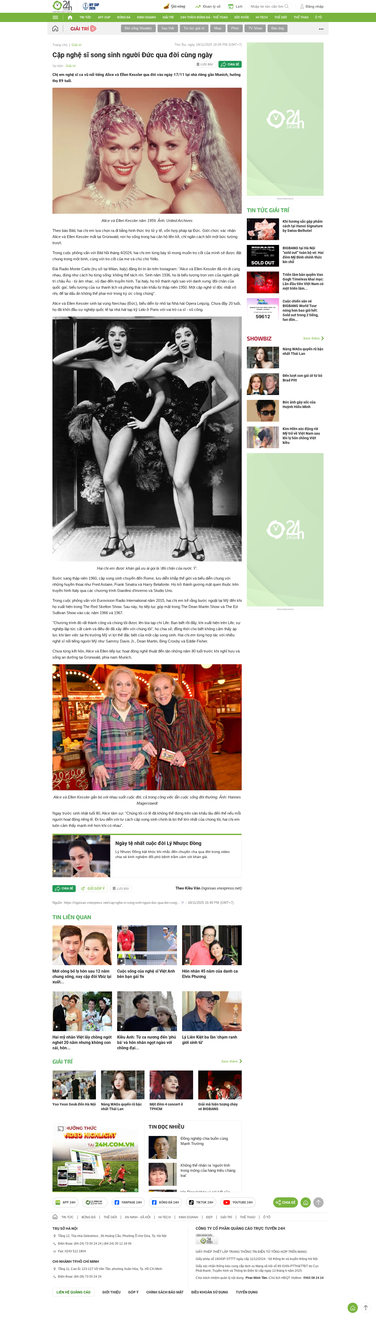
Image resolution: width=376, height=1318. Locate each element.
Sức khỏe (241, 17)
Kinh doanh (146, 17)
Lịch (239, 6)
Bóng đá (123, 17)
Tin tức (85, 17)
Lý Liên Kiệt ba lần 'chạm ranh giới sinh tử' (209, 1040)
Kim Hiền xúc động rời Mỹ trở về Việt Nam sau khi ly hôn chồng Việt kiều (301, 436)
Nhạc (218, 28)
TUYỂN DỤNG (247, 1292)
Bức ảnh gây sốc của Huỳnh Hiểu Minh (299, 404)
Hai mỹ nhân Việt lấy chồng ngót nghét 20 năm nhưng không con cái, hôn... (82, 1042)
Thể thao (301, 17)
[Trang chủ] (60, 28)
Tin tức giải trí (194, 28)
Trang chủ (59, 45)
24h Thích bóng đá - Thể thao (204, 17)
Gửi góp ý (96, 888)
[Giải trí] (84, 28)
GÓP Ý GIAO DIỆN (15, 1309)
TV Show (255, 28)
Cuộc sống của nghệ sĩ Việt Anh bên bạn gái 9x (146, 974)
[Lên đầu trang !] (366, 1308)
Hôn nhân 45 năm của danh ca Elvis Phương (210, 974)
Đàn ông (277, 28)
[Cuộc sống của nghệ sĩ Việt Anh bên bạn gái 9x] (147, 945)
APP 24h (69, 1202)
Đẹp (209, 1217)
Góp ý (133, 1292)
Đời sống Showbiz (138, 28)
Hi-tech (262, 17)
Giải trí (168, 17)
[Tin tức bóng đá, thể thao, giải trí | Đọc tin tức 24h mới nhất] (62, 6)
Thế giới (280, 17)
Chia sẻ (233, 64)
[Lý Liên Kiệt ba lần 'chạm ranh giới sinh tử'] (212, 1011)
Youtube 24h (243, 1202)
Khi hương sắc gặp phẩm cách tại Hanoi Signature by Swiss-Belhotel (303, 226)
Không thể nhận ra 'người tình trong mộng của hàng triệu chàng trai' (208, 1170)
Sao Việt (167, 28)
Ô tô (318, 17)
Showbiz (259, 338)
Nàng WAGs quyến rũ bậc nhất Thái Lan (303, 351)
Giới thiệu (111, 1292)
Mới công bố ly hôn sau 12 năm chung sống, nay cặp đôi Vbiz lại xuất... (81, 976)
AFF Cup (104, 17)
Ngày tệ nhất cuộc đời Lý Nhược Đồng (158, 843)
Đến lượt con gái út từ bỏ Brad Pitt (302, 378)
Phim (235, 28)
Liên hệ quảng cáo (74, 1292)
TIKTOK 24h (204, 1202)
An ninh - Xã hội (137, 1217)
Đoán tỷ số (211, 6)
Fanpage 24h (132, 1202)
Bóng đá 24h (169, 1202)
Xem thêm (229, 1061)
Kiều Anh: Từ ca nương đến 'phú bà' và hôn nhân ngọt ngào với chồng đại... (146, 1042)
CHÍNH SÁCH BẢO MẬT (165, 1292)
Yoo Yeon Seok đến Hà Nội (74, 1104)
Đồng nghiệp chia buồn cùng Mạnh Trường (204, 1141)
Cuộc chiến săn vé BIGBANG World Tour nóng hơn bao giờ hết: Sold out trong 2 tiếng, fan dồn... (300, 310)
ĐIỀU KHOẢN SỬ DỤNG (209, 1292)
